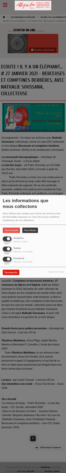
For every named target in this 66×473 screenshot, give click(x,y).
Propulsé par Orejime (56, 272)
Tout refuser (30, 230)
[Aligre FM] (33, 5)
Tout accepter (11, 230)
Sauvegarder (11, 272)
